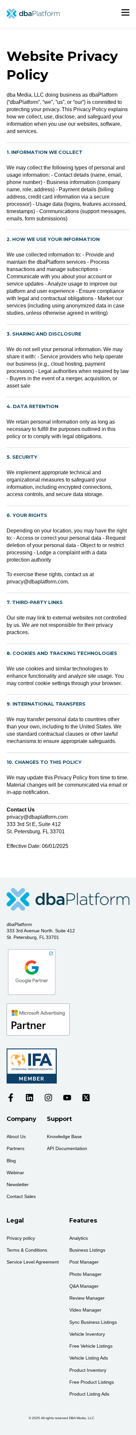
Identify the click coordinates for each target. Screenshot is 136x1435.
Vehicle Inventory (87, 1334)
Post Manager (84, 1262)
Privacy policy (21, 1238)
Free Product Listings (91, 1382)
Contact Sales (21, 1196)
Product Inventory (87, 1370)
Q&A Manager (84, 1286)
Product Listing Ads (89, 1394)
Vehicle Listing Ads (88, 1358)
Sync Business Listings (93, 1322)
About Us (16, 1136)
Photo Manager (85, 1274)
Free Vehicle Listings (91, 1346)
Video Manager (85, 1310)
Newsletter (18, 1184)
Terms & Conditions (27, 1250)
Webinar (15, 1172)
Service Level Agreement (33, 1262)
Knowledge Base (64, 1136)
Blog (11, 1160)
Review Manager (87, 1298)
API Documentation (67, 1148)
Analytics (78, 1238)
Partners (15, 1148)
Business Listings (87, 1250)
